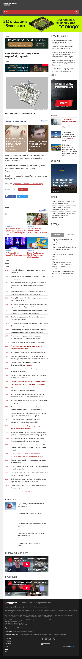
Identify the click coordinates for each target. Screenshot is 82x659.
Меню (6, 12)
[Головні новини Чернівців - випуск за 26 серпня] (10, 545)
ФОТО (6, 652)
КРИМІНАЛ (8, 641)
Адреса (7, 620)
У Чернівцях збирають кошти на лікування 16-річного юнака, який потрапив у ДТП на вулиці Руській (62, 264)
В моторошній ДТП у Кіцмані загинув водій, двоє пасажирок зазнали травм (63, 272)
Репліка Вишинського (16, 553)
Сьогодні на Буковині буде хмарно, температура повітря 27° (62, 41)
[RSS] (53, 639)
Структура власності (10, 628)
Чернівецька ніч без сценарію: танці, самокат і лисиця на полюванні (62, 47)
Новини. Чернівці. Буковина (13, 607)
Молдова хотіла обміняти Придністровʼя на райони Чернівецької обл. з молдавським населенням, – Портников (63, 54)
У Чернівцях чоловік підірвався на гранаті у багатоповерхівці (62, 241)
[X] (50, 639)
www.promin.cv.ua (43, 612)
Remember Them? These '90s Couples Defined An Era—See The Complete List (15, 232)
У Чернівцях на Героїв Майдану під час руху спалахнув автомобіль (63, 202)
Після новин (11, 576)
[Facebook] (42, 639)
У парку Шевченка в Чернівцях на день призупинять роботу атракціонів (63, 70)
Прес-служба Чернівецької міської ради (28, 184)
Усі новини (26, 491)
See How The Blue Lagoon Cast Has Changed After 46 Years (37, 231)
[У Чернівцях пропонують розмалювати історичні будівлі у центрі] (10, 525)
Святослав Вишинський (11, 634)
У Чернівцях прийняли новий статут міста (30, 513)
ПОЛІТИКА (8, 638)
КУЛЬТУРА (8, 644)
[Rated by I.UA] (45, 646)
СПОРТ (7, 646)
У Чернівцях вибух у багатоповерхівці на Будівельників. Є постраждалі (64, 248)
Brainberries (8, 226)
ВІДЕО (7, 649)
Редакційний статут (10, 631)
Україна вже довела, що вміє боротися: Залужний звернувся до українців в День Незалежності (64, 62)
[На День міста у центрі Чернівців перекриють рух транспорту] (10, 506)
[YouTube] (46, 639)
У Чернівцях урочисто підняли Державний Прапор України (61, 208)
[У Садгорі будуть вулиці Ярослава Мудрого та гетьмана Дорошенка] (10, 535)
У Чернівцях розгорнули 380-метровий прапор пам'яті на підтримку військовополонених (63, 215)
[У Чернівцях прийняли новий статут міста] (10, 516)
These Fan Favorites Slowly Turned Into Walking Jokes (35, 255)
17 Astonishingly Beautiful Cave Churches (15, 254)
